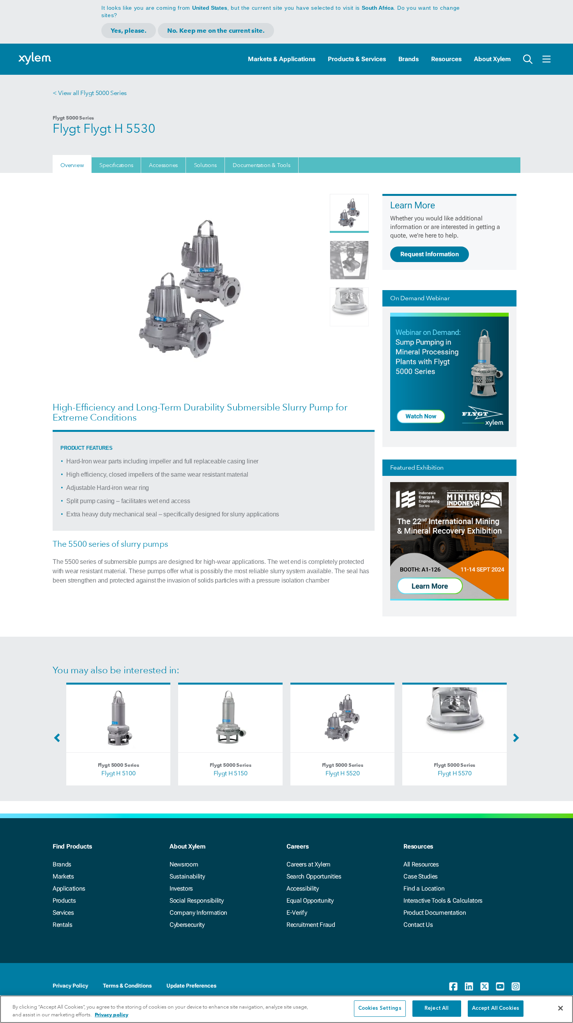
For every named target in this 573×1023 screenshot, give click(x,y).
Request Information (429, 254)
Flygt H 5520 (342, 773)
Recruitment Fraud (310, 924)
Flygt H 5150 (231, 773)
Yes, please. (129, 30)
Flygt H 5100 (118, 773)
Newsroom (184, 864)
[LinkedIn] (469, 986)
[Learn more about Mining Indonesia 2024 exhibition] (449, 599)
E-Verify (296, 912)
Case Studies (420, 876)
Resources (446, 59)
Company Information (198, 912)
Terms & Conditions (127, 986)
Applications (69, 888)
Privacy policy (111, 1014)
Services (63, 912)
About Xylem (492, 59)
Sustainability (187, 876)
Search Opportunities (313, 876)
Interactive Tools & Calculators (443, 900)
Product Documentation (434, 912)
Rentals (63, 924)
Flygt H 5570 (455, 773)
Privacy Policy (70, 986)
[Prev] (59, 740)
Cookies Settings (379, 1008)
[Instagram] (515, 986)
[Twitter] (484, 986)
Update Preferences (191, 986)
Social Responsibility (196, 900)
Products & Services (357, 59)
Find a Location (423, 888)
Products (64, 900)
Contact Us (418, 924)
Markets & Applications (281, 59)
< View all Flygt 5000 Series (90, 93)
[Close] (560, 1008)
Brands (408, 59)
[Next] (514, 740)
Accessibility (302, 888)
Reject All (436, 1008)
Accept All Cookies (495, 1008)
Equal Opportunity (310, 900)
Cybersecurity (187, 924)
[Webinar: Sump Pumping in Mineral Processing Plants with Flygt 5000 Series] (449, 429)
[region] (286, 1009)
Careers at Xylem (308, 864)
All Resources (421, 864)
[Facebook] (453, 986)
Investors (181, 888)
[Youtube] (500, 986)
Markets (63, 876)
